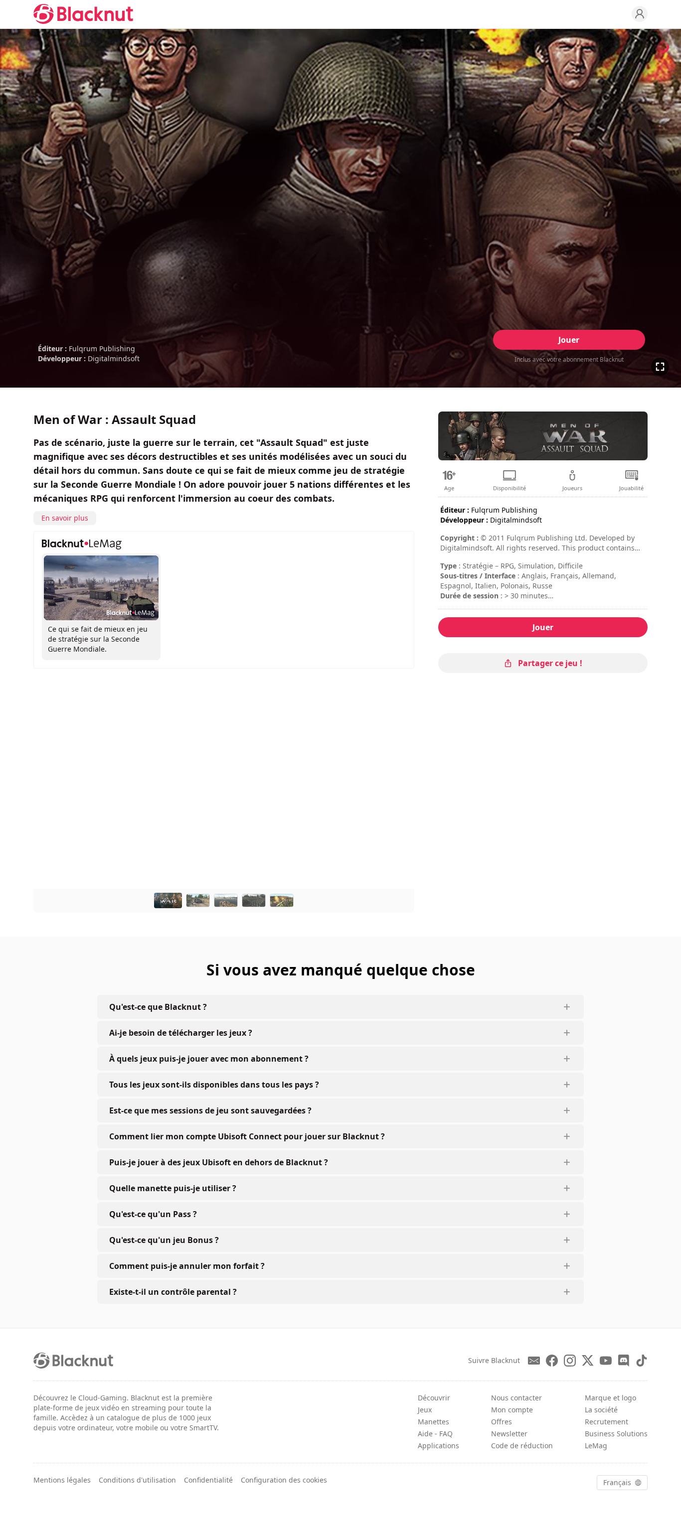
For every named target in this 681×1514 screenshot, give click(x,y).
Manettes (433, 1421)
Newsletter (509, 1433)
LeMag (596, 1445)
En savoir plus (64, 518)
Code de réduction (522, 1445)
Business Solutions (616, 1433)
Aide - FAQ (435, 1433)
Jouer (568, 339)
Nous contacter (516, 1397)
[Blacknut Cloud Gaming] (83, 14)
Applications (438, 1445)
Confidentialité (208, 1480)
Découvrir (434, 1397)
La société (601, 1409)
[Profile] (640, 14)
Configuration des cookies (284, 1480)
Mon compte (512, 1409)
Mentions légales (62, 1480)
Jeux (425, 1409)
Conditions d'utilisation (137, 1480)
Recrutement (606, 1421)
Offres (501, 1421)
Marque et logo (610, 1397)
